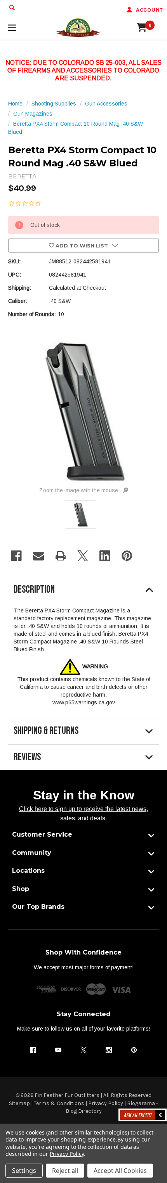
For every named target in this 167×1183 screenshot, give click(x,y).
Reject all (65, 1170)
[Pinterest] (127, 555)
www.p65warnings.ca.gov (83, 702)
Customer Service (42, 834)
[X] (83, 555)
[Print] (60, 555)
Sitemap (19, 1103)
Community (31, 852)
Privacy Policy (105, 1103)
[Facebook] (16, 555)
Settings (24, 1170)
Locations (28, 870)
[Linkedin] (105, 555)
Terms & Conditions (59, 1103)
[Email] (38, 555)
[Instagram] (108, 1049)
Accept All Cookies (120, 1170)
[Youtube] (58, 1049)
